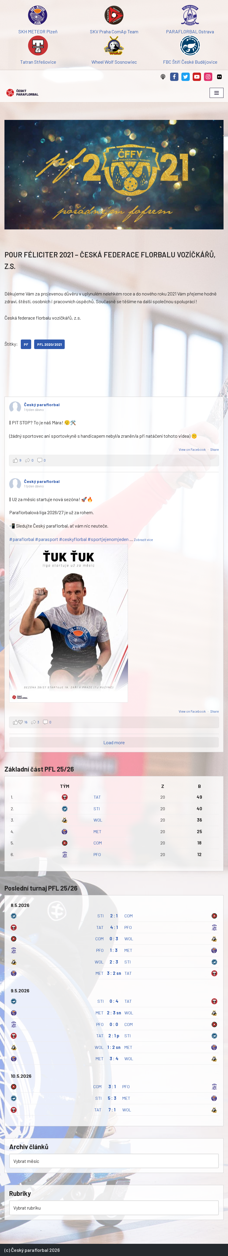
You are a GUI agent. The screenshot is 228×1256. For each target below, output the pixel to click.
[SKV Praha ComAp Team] (114, 16)
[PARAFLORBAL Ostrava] (190, 16)
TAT (97, 797)
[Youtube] (197, 77)
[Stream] (163, 77)
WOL (98, 819)
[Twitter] (185, 77)
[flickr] (219, 77)
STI (97, 808)
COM (98, 842)
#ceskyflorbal (73, 539)
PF (26, 344)
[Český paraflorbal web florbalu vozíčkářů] (22, 92)
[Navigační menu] (217, 93)
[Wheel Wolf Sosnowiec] (114, 46)
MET (98, 831)
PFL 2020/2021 (49, 344)
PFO (97, 854)
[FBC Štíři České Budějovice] (190, 46)
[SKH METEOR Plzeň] (38, 16)
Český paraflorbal (42, 404)
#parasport (46, 539)
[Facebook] (174, 77)
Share (214, 449)
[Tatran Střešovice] (38, 46)
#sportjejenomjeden (108, 539)
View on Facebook (192, 449)
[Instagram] (208, 77)
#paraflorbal (21, 539)
